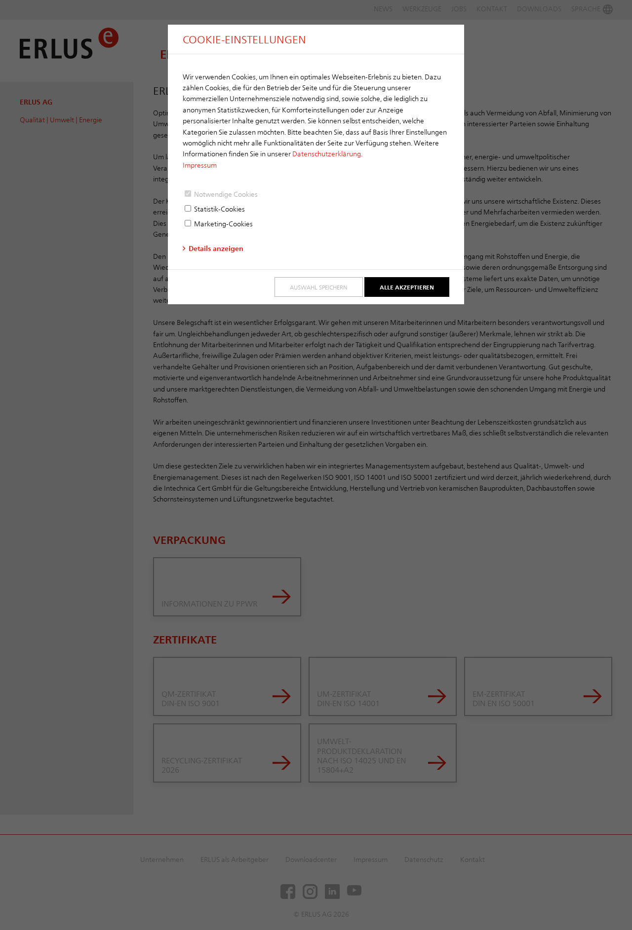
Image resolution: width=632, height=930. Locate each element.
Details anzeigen (216, 248)
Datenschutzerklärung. (327, 153)
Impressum (200, 165)
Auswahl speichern (319, 287)
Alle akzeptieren (407, 287)
